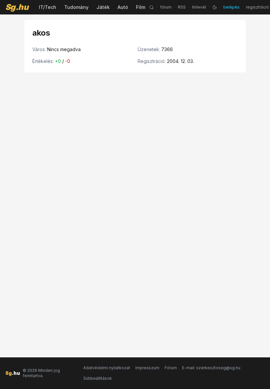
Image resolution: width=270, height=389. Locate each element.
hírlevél (199, 7)
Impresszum (147, 367)
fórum (166, 7)
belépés (231, 7)
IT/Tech (47, 7)
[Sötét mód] (214, 7)
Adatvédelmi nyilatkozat (106, 367)
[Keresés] (151, 7)
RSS (182, 7)
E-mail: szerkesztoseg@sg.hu (211, 367)
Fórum (171, 367)
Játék (103, 7)
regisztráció (257, 7)
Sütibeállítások (97, 378)
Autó (123, 7)
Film (140, 7)
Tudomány (76, 7)
